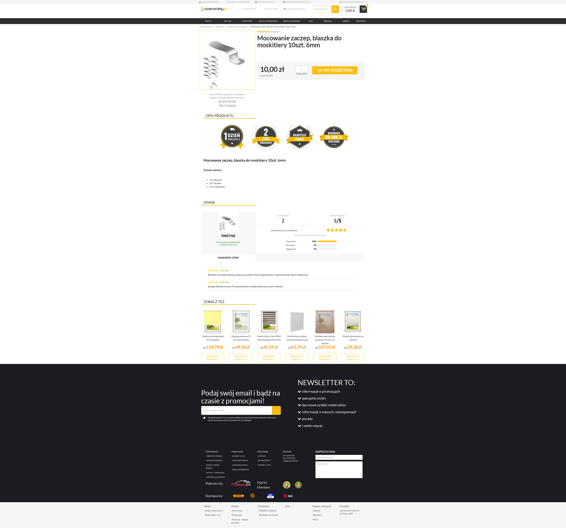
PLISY (311, 21)
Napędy (316, 510)
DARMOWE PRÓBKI (209, 2)
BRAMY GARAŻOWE (291, 21)
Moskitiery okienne (267, 510)
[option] (227, 55)
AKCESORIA (361, 21)
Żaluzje (234, 506)
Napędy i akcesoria (321, 506)
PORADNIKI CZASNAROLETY (298, 2)
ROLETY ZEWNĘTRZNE (268, 21)
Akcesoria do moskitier (237, 26)
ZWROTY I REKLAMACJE (239, 2)
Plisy (287, 506)
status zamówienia (240, 469)
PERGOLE (328, 21)
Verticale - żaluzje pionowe (239, 521)
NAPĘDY (345, 21)
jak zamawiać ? (264, 460)
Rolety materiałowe (214, 510)
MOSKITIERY (247, 21)
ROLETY (208, 21)
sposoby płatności (214, 460)
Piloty (315, 519)
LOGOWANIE (347, 2)
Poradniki (344, 506)
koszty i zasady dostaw (212, 466)
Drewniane (237, 515)
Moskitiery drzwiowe (268, 515)
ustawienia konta (239, 465)
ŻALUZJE (227, 21)
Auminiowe (237, 510)
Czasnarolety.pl (205, 26)
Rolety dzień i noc (213, 515)
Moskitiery (263, 506)
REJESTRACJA (359, 2)
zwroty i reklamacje (215, 472)
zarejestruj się (238, 456)
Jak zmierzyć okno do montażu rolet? (349, 512)
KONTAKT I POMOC (266, 2)
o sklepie (262, 456)
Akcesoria (219, 26)
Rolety (207, 506)
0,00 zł (350, 10)
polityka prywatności (215, 477)
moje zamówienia (240, 460)
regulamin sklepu (214, 456)
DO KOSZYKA (337, 70)
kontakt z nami (264, 465)
